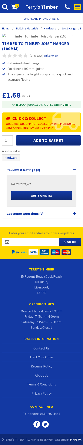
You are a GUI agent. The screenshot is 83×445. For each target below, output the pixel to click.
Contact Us (41, 348)
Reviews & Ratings (23, 170)
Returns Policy (41, 366)
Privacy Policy (41, 393)
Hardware (10, 158)
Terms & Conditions (41, 384)
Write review (51, 55)
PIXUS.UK (76, 439)
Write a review (41, 195)
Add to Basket (48, 140)
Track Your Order (41, 357)
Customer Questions (25, 213)
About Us (41, 375)
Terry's (42, 7)
